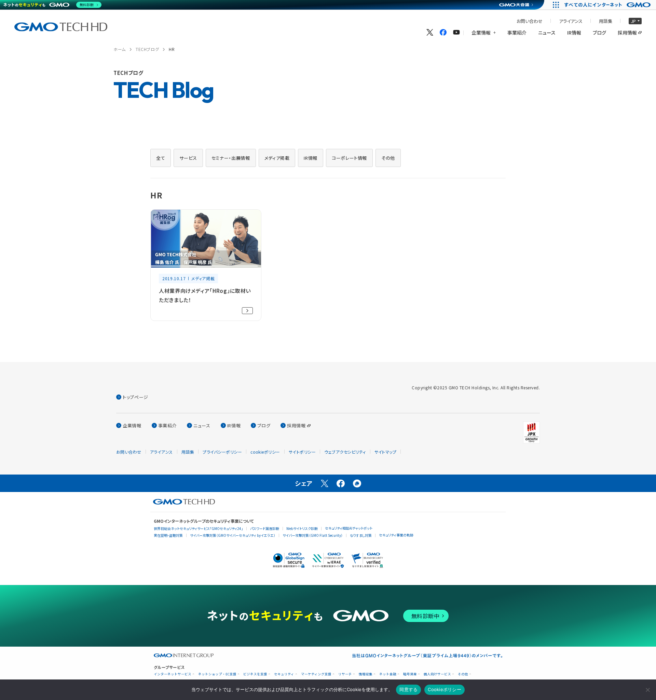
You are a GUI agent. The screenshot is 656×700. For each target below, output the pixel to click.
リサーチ (345, 674)
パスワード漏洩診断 (264, 528)
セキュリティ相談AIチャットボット (348, 528)
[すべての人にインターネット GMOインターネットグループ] (608, 5)
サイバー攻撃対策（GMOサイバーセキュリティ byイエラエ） (232, 535)
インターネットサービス (172, 674)
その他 (463, 674)
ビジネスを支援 (255, 674)
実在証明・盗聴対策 (168, 535)
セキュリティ (284, 674)
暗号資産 (410, 674)
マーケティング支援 (316, 674)
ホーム (119, 49)
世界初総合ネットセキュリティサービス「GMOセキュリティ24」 (198, 528)
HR (172, 49)
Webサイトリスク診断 (302, 528)
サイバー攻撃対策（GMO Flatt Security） (313, 535)
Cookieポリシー (444, 689)
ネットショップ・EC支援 (217, 674)
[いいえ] (647, 689)
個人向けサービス (437, 674)
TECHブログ (147, 49)
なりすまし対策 (361, 535)
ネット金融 (387, 674)
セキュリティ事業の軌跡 (396, 534)
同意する (408, 689)
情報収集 (365, 674)
